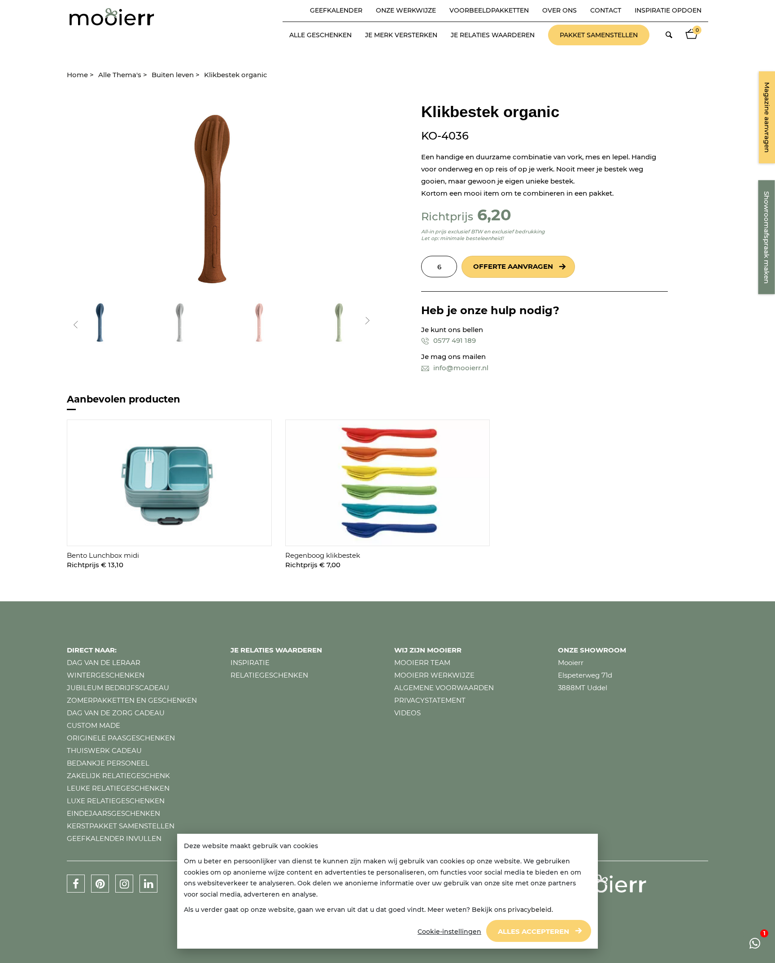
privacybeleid (530, 910)
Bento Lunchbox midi (103, 555)
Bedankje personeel (108, 763)
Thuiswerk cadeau (104, 750)
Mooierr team (422, 662)
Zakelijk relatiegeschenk (118, 775)
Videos (407, 713)
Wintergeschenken (105, 675)
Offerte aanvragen (513, 266)
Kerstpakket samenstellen (120, 826)
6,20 (494, 214)
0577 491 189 (453, 340)
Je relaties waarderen (493, 35)
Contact (605, 10)
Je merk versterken (401, 35)
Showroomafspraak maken (766, 237)
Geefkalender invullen (114, 838)
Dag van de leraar (103, 662)
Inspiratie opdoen (668, 10)
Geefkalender (336, 10)
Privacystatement (430, 700)
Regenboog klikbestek (322, 555)
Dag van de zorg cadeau (116, 713)
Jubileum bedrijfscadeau (118, 687)
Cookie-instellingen (449, 932)
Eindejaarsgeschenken (113, 813)
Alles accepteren (533, 931)
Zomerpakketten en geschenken (132, 700)
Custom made (93, 725)
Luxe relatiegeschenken (116, 801)
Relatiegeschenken (269, 675)
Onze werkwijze (406, 10)
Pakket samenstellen (599, 35)
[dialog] (387, 891)
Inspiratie (250, 662)
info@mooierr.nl (459, 367)
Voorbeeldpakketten (489, 10)
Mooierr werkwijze (434, 675)
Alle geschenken (320, 35)
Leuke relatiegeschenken (118, 788)
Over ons (559, 10)
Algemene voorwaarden (444, 687)
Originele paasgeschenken (121, 738)
